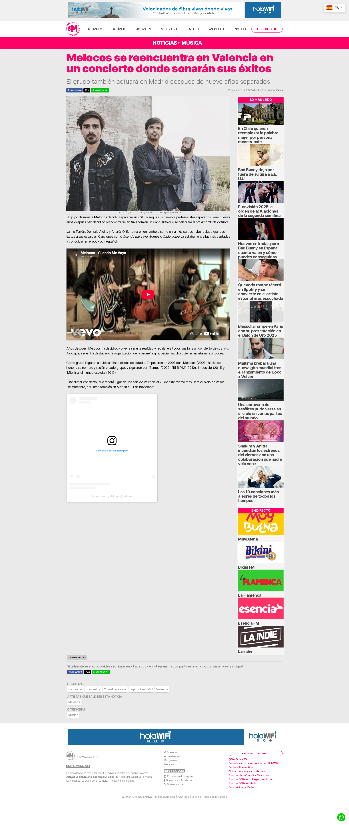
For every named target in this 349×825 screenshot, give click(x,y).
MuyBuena (248, 539)
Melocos (74, 702)
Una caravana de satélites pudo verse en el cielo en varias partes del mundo (260, 411)
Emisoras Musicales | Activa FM (73, 29)
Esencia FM (248, 623)
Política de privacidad (215, 796)
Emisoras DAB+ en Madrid (243, 783)
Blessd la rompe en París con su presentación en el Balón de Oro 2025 (260, 331)
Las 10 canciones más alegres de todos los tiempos (258, 496)
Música (191, 43)
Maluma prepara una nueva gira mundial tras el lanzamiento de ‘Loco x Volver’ (260, 370)
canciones (75, 689)
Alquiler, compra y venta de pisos (247, 771)
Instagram (159, 666)
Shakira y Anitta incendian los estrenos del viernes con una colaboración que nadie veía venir (260, 455)
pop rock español (141, 689)
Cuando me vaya (115, 689)
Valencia (162, 689)
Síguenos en (180, 776)
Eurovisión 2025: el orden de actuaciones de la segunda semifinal (260, 211)
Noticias (241, 29)
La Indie (245, 651)
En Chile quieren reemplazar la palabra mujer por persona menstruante (258, 135)
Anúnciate (217, 29)
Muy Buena (169, 29)
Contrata (241, 767)
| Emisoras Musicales (156, 796)
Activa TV (143, 29)
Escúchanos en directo (256, 753)
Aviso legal (183, 796)
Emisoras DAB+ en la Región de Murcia (250, 779)
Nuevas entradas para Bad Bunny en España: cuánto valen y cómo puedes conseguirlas (258, 250)
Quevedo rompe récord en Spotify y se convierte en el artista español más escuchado (260, 291)
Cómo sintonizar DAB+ (241, 787)
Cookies (196, 796)
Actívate (119, 29)
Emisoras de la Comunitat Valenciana (249, 775)
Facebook (75, 90)
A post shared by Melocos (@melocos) (112, 496)
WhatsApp (100, 90)
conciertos (93, 689)
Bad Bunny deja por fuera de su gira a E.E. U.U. (257, 174)
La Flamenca (249, 595)
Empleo (193, 29)
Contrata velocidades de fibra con (253, 763)
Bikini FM (246, 567)
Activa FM (94, 29)
